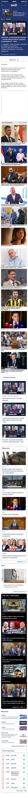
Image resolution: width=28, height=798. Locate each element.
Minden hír (20, 561)
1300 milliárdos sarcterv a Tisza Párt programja (12, 399)
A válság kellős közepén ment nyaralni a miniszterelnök (13, 535)
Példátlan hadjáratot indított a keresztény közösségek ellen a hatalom (13, 617)
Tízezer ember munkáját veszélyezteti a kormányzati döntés (13, 493)
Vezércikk (8, 19)
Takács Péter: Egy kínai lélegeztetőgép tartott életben (12, 660)
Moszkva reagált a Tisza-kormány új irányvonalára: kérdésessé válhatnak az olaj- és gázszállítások (19, 14)
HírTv (2, 19)
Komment (4, 553)
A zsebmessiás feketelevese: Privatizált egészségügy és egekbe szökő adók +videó (13, 420)
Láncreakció (5, 740)
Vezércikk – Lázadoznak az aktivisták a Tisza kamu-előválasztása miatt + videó (13, 440)
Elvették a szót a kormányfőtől (10, 514)
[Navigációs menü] (2, 5)
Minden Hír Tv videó (18, 707)
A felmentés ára (6, 681)
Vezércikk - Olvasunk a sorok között (10, 396)
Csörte (3, 727)
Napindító (13, 763)
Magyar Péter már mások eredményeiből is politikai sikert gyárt (13, 639)
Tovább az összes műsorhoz (18, 746)
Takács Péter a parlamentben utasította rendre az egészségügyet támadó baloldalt (13, 702)
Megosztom (13, 59)
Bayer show (5, 732)
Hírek (3, 466)
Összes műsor (20, 790)
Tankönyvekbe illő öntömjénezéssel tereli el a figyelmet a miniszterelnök (14, 556)
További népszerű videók (19, 591)
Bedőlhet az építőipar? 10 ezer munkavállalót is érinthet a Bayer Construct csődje (12, 586)
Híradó (3, 715)
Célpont (4, 722)
